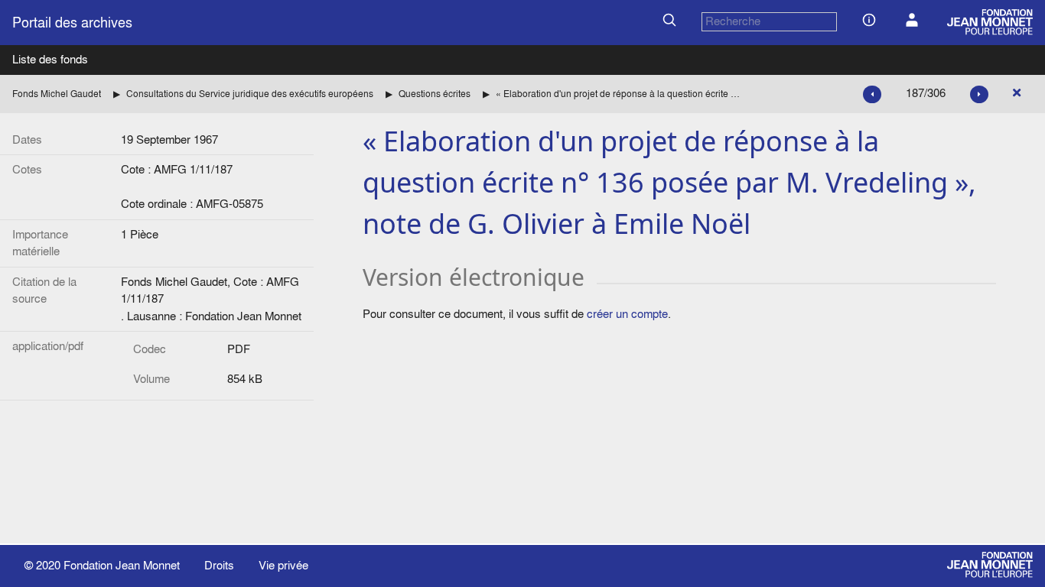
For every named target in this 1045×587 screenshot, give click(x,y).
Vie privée (283, 565)
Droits (219, 565)
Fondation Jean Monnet (121, 565)
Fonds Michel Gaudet (56, 93)
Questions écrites (434, 93)
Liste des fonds (50, 59)
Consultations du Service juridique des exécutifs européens (249, 93)
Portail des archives (72, 22)
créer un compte (627, 314)
